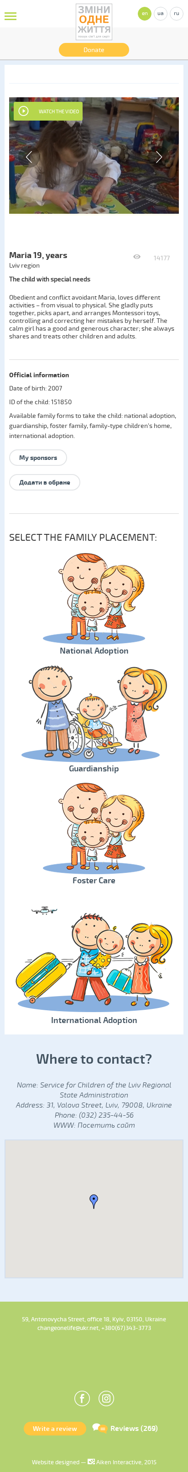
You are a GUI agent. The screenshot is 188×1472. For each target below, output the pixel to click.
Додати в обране (44, 482)
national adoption (149, 416)
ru (176, 13)
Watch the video (59, 112)
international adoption (41, 436)
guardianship (28, 426)
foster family (68, 426)
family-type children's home (129, 426)
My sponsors (38, 458)
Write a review (55, 1429)
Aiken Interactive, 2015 (126, 1462)
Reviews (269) (134, 1428)
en (145, 13)
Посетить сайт (106, 1125)
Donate (94, 50)
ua (160, 13)
